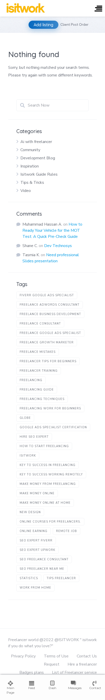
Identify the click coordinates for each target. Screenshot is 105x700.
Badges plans (31, 672)
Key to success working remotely (51, 474)
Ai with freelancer (36, 142)
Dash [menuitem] (52, 688)
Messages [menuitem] (73, 688)
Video (25, 190)
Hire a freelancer (82, 664)
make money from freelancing (48, 484)
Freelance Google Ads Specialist (50, 333)
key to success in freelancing (47, 465)
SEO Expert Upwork (37, 550)
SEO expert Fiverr (36, 540)
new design (30, 512)
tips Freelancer (61, 578)
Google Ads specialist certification (53, 427)
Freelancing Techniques (42, 399)
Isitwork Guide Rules (39, 174)
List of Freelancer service (74, 672)
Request (51, 664)
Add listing (43, 24)
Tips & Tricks (32, 182)
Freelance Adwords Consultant (50, 305)
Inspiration (29, 166)
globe (25, 418)
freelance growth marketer (47, 342)
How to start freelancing (44, 446)
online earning (33, 531)
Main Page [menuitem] (10, 690)
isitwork (28, 456)
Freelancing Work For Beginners (50, 408)
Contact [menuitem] (94, 688)
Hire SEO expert (34, 437)
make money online (37, 493)
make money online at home (45, 503)
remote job (66, 531)
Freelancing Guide (37, 390)
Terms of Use (56, 656)
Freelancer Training (39, 371)
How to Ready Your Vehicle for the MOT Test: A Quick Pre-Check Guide (52, 230)
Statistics (29, 578)
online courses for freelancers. (50, 522)
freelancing (31, 380)
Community (30, 150)
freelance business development (50, 314)
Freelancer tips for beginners (48, 361)
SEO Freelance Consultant (44, 559)
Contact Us (87, 656)
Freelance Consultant (40, 324)
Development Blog (37, 158)
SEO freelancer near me (42, 569)
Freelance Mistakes (38, 352)
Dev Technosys (58, 246)
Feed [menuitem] (31, 688)
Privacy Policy (23, 656)
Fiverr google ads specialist (47, 295)
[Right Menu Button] (98, 9)
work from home (35, 588)
